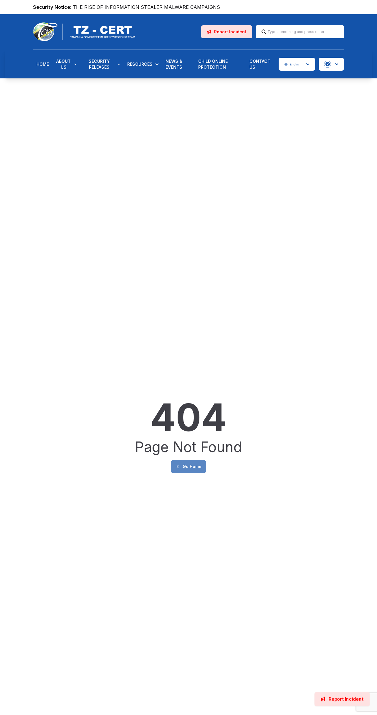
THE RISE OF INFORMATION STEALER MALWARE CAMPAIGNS (146, 7)
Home (43, 64)
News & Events (174, 64)
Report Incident (229, 31)
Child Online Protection (213, 64)
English (295, 64)
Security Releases (99, 64)
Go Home (192, 466)
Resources (140, 64)
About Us (63, 64)
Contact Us (259, 64)
